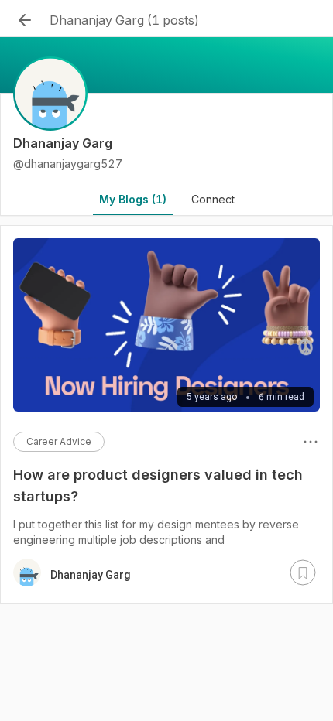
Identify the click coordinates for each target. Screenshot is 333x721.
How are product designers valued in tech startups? (158, 485)
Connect (213, 199)
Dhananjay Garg (90, 575)
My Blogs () (132, 199)
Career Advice (58, 441)
